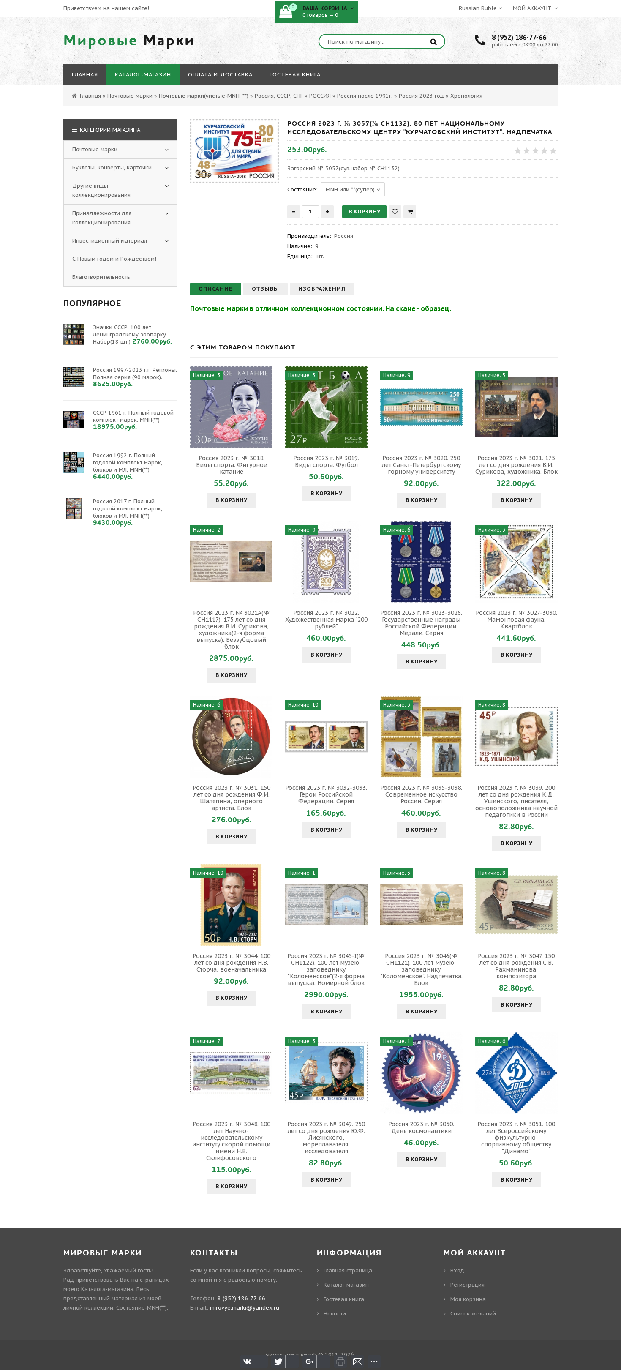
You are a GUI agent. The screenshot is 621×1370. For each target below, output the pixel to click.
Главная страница (348, 1270)
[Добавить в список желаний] (395, 211)
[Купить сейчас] (409, 211)
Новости (335, 1313)
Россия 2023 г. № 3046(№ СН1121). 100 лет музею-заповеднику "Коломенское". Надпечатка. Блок (421, 969)
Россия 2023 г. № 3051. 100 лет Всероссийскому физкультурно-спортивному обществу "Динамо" (516, 1137)
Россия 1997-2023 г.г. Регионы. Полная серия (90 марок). (135, 373)
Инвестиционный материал (109, 240)
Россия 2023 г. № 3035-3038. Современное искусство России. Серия (421, 794)
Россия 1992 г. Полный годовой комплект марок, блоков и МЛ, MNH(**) (127, 462)
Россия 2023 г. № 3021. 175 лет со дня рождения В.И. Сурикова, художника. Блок (516, 464)
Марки (129, 40)
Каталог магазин (346, 1284)
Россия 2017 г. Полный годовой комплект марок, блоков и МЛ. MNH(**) (127, 508)
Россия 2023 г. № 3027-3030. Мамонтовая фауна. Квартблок (516, 619)
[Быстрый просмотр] (231, 407)
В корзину (231, 500)
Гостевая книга (344, 1299)
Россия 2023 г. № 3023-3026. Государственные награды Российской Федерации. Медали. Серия (421, 623)
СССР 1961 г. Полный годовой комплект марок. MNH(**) (133, 416)
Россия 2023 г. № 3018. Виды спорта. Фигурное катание (231, 464)
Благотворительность (101, 277)
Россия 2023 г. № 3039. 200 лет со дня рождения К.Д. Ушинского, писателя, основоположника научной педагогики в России (516, 801)
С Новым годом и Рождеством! (114, 258)
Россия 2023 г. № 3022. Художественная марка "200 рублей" (326, 619)
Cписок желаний (473, 1313)
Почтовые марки (94, 149)
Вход (457, 1270)
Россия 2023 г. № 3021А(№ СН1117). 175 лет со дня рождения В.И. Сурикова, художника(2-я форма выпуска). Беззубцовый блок (231, 629)
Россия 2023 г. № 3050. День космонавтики (421, 1127)
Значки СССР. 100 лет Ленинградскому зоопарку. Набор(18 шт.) (130, 334)
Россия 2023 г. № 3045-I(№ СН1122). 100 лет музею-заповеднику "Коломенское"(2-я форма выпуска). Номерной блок (326, 969)
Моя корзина (468, 1299)
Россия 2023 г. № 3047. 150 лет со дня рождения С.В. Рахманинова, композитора (516, 966)
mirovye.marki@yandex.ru (244, 1307)
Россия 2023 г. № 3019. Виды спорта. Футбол (326, 461)
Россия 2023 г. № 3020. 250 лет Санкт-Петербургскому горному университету (421, 464)
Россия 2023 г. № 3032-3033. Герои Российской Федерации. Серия (326, 794)
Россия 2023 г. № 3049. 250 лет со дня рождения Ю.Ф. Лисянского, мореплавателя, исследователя (326, 1137)
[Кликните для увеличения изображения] (234, 151)
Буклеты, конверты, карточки (112, 167)
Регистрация (467, 1284)
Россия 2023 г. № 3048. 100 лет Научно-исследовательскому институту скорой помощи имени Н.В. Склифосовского (231, 1141)
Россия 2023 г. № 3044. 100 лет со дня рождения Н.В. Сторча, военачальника (231, 962)
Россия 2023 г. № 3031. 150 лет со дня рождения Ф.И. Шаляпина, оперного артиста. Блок (231, 798)
